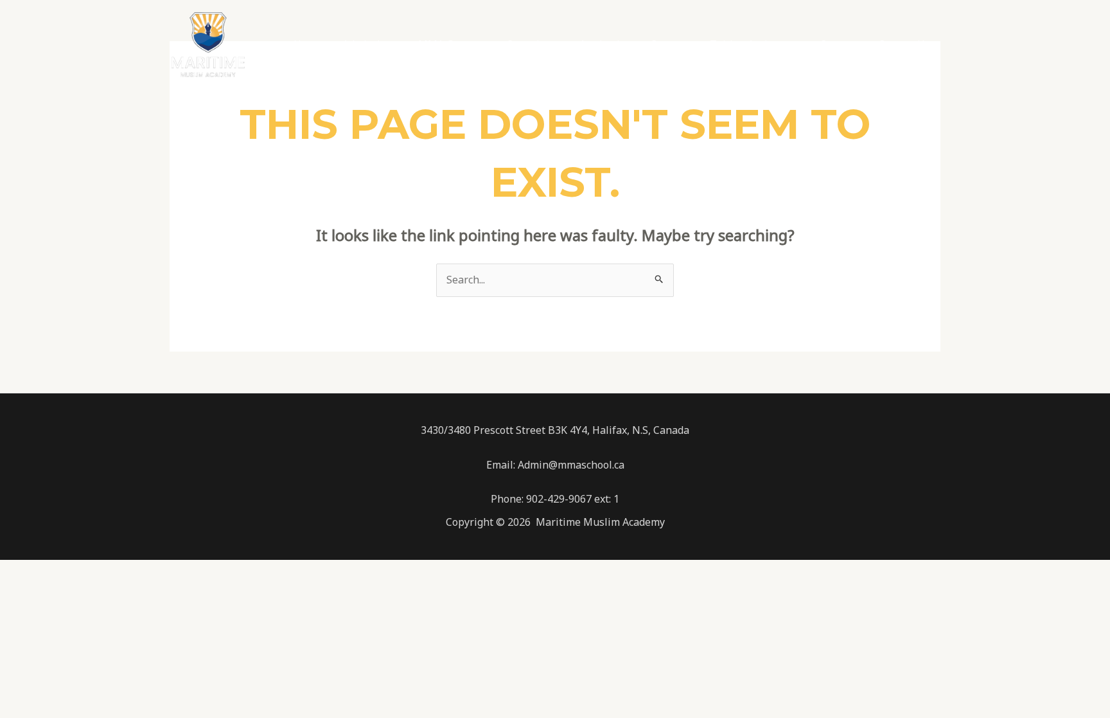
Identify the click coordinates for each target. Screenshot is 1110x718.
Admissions (370, 44)
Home (308, 44)
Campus (669, 44)
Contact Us (904, 44)
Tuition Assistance (754, 44)
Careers (839, 44)
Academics (604, 44)
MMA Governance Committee (488, 44)
